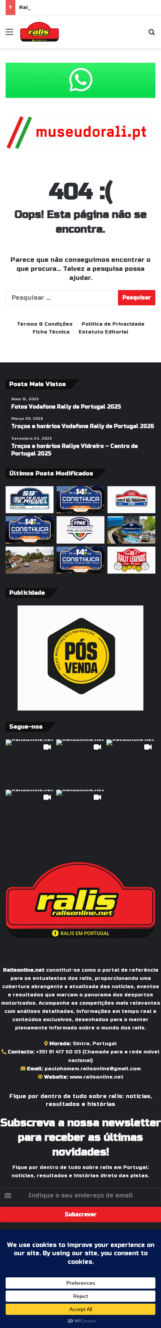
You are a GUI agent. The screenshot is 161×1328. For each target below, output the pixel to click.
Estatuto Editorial (103, 332)
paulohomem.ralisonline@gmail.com (93, 1069)
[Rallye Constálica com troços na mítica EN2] (80, 560)
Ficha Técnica (51, 332)
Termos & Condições (45, 324)
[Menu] (9, 34)
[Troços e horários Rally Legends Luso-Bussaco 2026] (131, 560)
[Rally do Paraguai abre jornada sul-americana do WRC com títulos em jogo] (131, 499)
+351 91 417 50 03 (58, 1052)
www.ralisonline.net (97, 1077)
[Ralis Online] (39, 32)
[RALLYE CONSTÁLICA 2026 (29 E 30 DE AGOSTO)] (30, 529)
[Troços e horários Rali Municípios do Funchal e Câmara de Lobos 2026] (80, 529)
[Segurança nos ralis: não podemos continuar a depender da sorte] (30, 560)
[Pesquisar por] (151, 34)
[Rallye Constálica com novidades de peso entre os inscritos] (80, 499)
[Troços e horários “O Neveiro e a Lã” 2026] (131, 529)
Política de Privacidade (113, 324)
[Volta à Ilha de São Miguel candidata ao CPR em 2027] (30, 499)
